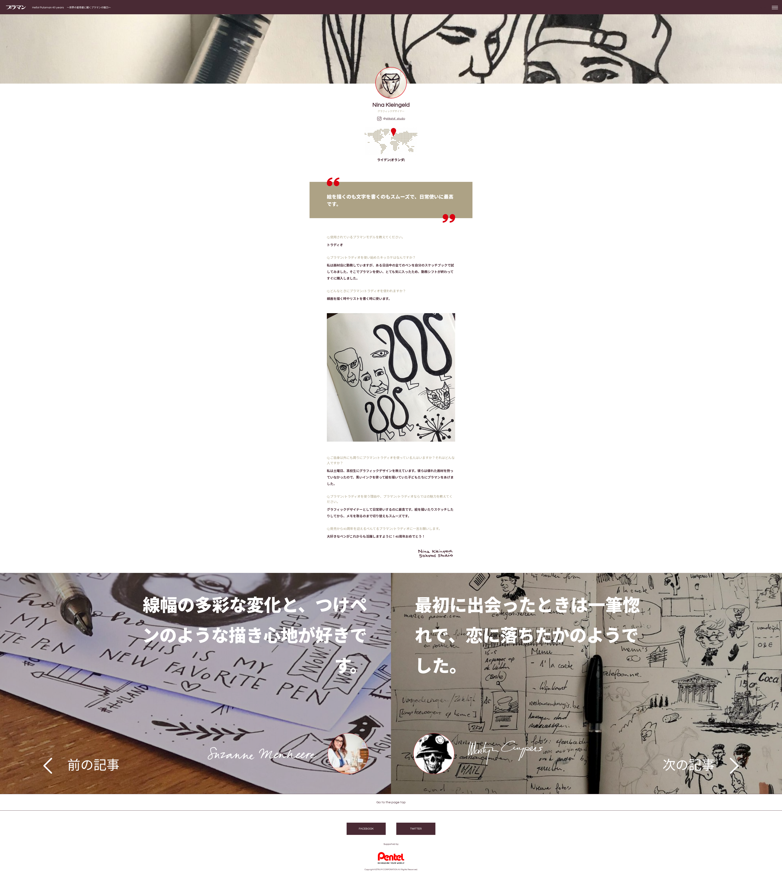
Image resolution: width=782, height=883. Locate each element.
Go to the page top (391, 802)
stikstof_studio (395, 118)
